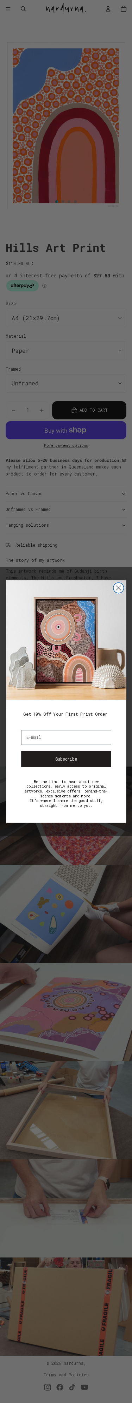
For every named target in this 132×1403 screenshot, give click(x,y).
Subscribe (66, 759)
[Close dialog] (118, 588)
